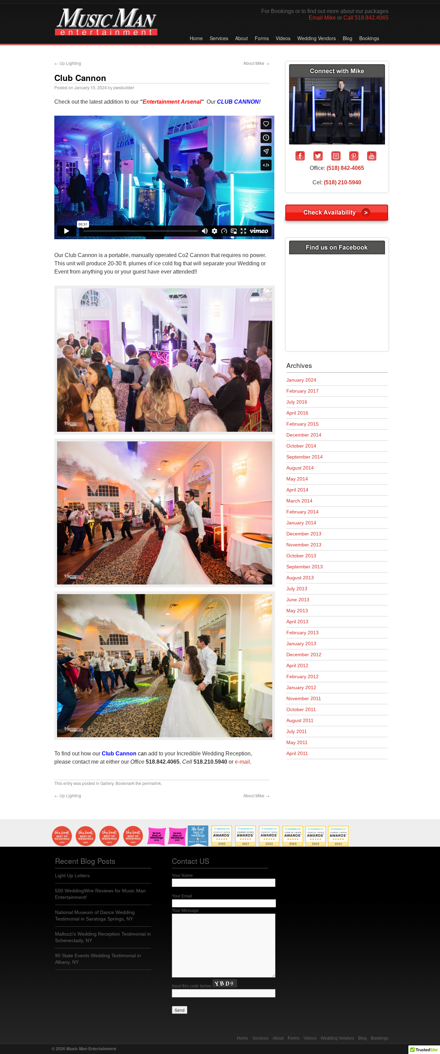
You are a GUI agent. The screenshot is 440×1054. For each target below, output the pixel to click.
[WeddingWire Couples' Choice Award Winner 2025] (338, 845)
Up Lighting (67, 63)
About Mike (256, 63)
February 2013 (302, 632)
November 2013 (303, 544)
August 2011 (300, 720)
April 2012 (297, 665)
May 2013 (297, 610)
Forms (262, 38)
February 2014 (302, 511)
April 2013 (297, 621)
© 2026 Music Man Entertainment (84, 1048)
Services (219, 38)
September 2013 (304, 566)
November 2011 (303, 698)
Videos (283, 38)
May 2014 (297, 479)
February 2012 (302, 676)
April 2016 (297, 413)
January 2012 (301, 687)
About (241, 38)
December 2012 (303, 654)
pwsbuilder (123, 87)
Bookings (369, 38)
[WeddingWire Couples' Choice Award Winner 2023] (293, 845)
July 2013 (296, 588)
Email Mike (322, 18)
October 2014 (301, 446)
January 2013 (301, 643)
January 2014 (301, 522)
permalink (151, 783)
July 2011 (296, 731)
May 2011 (297, 742)
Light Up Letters (72, 875)
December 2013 (303, 533)
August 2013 (300, 577)
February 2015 (302, 424)
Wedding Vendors (316, 38)
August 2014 (300, 468)
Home (196, 38)
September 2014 (304, 457)
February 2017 (302, 391)
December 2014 (303, 435)
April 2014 (297, 490)
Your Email (182, 896)
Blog (347, 38)
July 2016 (296, 402)
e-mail (242, 762)
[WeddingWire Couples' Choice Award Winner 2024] (315, 845)
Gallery (106, 783)
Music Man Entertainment (106, 28)
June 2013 (297, 599)
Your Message (185, 910)
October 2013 (301, 555)
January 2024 (301, 380)
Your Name (182, 875)
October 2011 (301, 709)
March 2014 (299, 500)
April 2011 (297, 753)
